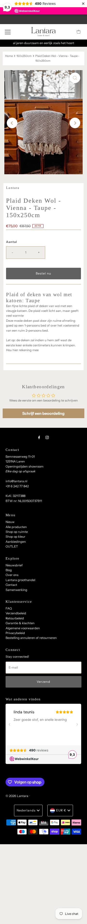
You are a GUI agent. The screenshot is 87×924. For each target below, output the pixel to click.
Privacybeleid (15, 633)
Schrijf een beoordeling (43, 413)
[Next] (75, 123)
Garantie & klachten (20, 623)
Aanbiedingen (16, 541)
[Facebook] (39, 437)
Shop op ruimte (17, 532)
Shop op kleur (15, 536)
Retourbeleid (15, 618)
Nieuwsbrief (14, 565)
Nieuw (10, 522)
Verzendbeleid (16, 613)
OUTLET (12, 546)
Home (9, 56)
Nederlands (26, 810)
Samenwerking (16, 590)
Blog (9, 570)
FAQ (9, 608)
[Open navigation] (7, 32)
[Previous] (12, 123)
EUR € (61, 810)
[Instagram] (47, 437)
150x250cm (24, 56)
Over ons (12, 575)
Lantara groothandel (20, 580)
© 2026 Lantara (17, 796)
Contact (11, 585)
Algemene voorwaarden (23, 628)
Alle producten (16, 527)
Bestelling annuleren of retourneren (31, 638)
